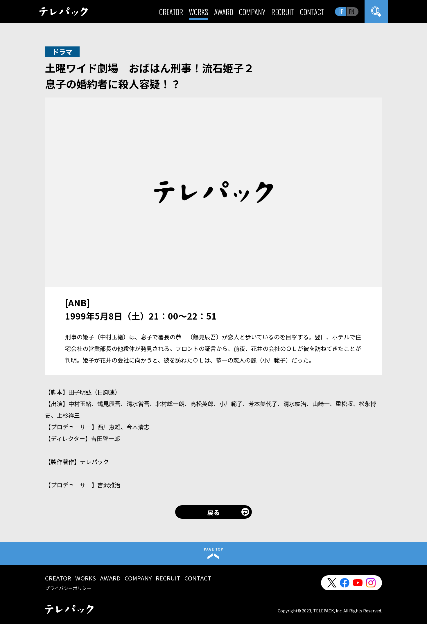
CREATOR (171, 11)
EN (351, 11)
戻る (213, 512)
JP (341, 11)
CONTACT (312, 11)
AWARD (223, 11)
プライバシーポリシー (68, 588)
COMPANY (252, 11)
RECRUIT (282, 11)
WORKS (198, 11)
